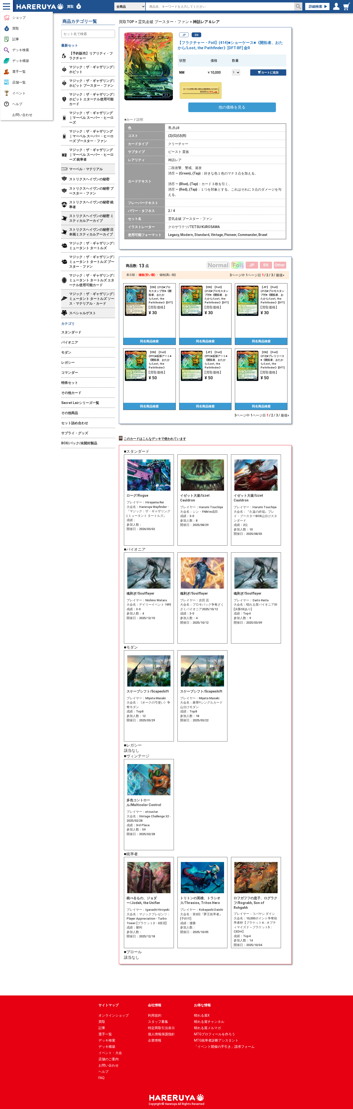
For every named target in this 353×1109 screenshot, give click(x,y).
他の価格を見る (232, 107)
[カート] (347, 6)
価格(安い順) (147, 275)
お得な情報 (202, 1005)
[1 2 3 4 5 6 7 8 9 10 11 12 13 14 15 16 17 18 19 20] (241, 72)
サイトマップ (108, 1005)
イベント (19, 93)
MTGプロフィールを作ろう (214, 1034)
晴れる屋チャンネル (209, 1022)
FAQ (101, 1078)
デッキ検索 (20, 50)
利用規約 (154, 1015)
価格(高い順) (167, 275)
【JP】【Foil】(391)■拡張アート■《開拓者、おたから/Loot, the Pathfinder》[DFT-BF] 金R (216, 360)
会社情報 (154, 1005)
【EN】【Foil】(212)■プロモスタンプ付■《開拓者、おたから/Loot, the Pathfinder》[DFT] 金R (217, 295)
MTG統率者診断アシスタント (216, 1040)
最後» (280, 275)
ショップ (19, 17)
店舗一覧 (19, 82)
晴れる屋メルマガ (207, 1028)
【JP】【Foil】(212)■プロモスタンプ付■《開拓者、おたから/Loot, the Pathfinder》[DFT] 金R (273, 295)
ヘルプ (17, 104)
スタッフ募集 (158, 1022)
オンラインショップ (113, 1015)
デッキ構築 (20, 61)
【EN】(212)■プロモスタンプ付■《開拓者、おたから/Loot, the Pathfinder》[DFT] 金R (161, 295)
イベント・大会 (110, 1053)
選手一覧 (19, 71)
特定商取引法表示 (161, 1028)
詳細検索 (315, 6)
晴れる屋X (202, 1015)
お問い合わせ (22, 115)
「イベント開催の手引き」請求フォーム (224, 1047)
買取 (15, 28)
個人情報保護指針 (161, 1034)
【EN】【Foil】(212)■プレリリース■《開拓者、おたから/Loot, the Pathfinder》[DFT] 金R (273, 360)
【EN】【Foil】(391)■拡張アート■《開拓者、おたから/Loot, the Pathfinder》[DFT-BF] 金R (160, 360)
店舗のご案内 (108, 1059)
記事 (15, 39)
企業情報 (154, 1040)
